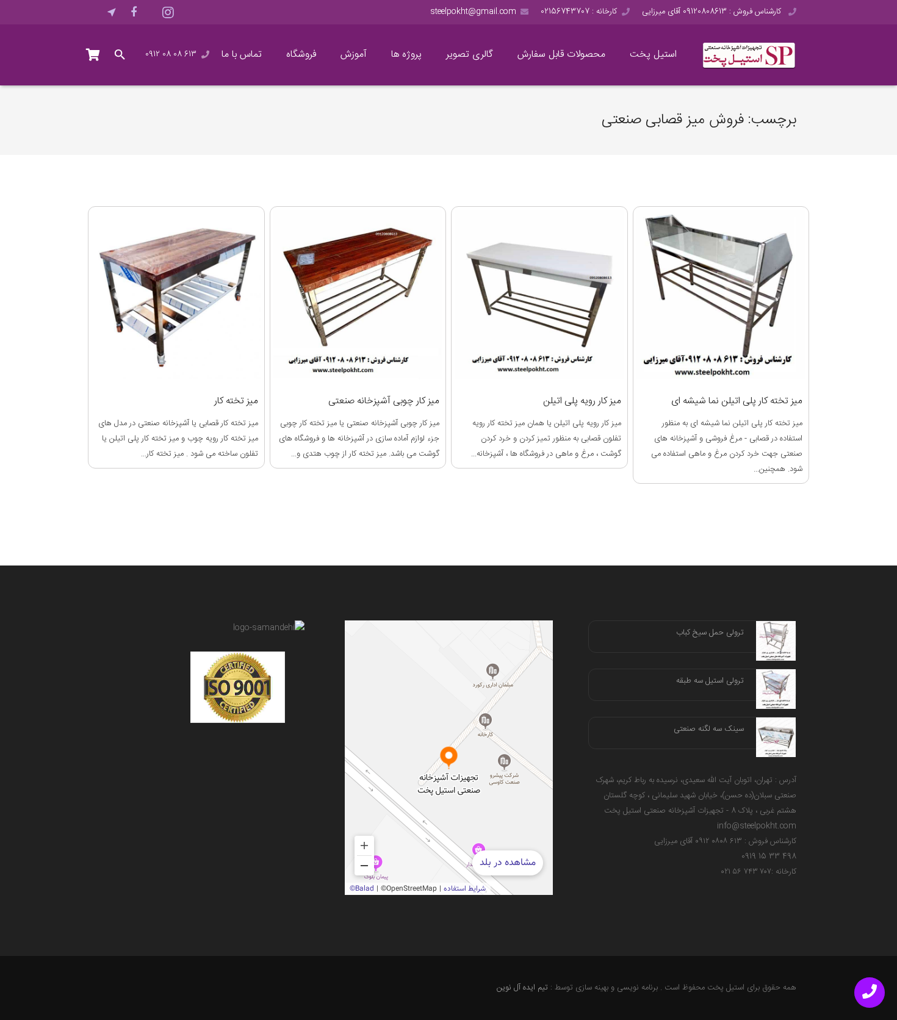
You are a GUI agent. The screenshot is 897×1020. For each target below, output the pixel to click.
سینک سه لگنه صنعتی (709, 729)
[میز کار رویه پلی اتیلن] (539, 294)
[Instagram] (168, 12)
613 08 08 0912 (170, 54)
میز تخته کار (236, 401)
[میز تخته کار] (176, 294)
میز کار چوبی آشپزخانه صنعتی (383, 401)
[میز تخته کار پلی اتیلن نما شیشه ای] (721, 294)
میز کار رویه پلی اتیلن (582, 401)
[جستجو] (120, 55)
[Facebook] (134, 12)
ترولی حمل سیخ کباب (710, 632)
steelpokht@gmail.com (473, 11)
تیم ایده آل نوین (522, 987)
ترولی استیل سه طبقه (710, 681)
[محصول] (93, 54)
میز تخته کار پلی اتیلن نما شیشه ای (736, 401)
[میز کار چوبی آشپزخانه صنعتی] (358, 294)
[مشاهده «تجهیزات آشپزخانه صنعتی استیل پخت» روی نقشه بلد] (449, 757)
